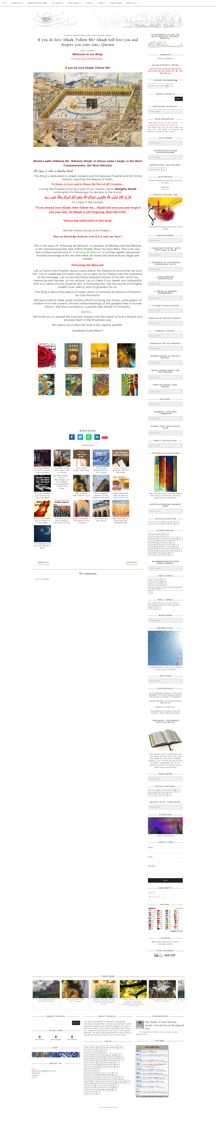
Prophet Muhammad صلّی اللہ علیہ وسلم (98, 1089)
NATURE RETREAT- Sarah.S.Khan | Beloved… (150, 1056)
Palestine (110, 1066)
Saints (87, 1081)
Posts (153, 893)
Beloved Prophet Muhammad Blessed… (148, 1082)
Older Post (131, 562)
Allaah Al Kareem (72, 35)
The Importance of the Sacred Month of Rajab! (42, 546)
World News (108, 1062)
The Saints (57, 3)
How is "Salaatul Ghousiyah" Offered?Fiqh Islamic (120, 470)
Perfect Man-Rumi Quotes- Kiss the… (152, 1078)
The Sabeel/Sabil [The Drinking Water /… (149, 1087)
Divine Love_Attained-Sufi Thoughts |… (148, 1093)
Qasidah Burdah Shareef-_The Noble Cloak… (150, 1061)
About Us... (132, 3)
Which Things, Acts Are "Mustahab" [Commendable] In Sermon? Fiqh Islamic (62, 484)
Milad (151, 604)
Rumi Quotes (90, 1093)
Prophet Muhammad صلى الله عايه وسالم (98, 1074)
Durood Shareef (91, 1078)
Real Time (151, 1096)
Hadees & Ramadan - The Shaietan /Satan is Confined (81, 520)
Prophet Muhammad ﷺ (158, 85)
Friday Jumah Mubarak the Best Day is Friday (101, 470)
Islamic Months (155, 534)
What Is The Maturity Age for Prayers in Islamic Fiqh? (42, 520)
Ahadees (114, 1058)
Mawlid (152, 608)
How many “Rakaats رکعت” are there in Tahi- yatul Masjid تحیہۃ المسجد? (42, 496)
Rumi (171, 523)
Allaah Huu (16, 3)
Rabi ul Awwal (170, 538)
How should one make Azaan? (101, 519)
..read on (172, 131)
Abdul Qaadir (154, 580)
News (101, 3)
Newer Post (44, 562)
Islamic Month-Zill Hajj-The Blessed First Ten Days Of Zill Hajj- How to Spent (120, 498)
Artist (151, 794)
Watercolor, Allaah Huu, (165, 707)
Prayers (88, 1058)
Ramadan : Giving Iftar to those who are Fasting (62, 470)
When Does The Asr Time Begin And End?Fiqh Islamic (121, 520)
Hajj (167, 542)
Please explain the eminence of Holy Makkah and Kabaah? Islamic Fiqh (101, 496)
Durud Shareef (112, 1078)
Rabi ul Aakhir (167, 546)
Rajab (151, 546)
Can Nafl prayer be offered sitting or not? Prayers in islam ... (62, 522)
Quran (108, 35)
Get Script (145, 1096)
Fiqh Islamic (73, 3)
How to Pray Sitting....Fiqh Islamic (81, 469)
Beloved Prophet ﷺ (37, 3)
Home (4, 3)
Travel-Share (116, 3)
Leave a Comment (88, 50)
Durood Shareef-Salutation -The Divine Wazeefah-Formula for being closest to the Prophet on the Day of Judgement (165, 695)
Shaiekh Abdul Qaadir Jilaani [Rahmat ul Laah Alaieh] (165, 588)
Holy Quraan (98, 35)
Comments (155, 897)
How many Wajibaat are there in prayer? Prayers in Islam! (42, 470)
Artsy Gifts (169, 790)
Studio (163, 794)
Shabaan (152, 550)
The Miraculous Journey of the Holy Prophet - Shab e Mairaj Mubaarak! (165, 712)
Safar (151, 554)
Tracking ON (158, 1096)
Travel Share (107, 1085)
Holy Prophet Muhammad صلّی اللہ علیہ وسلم (100, 1055)
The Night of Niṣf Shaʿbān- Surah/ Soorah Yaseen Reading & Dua (164, 1025)
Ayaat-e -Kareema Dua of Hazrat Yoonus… (151, 1070)
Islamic (89, 3)
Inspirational (154, 169)
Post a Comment (42, 579)
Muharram (153, 542)
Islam (101, 1058)
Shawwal (164, 554)
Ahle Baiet (89, 1070)
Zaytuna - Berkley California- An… (146, 1074)
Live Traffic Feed (152, 1047)
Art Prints (153, 790)
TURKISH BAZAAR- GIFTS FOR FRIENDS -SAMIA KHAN (165, 702)
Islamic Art (89, 1085)
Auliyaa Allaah (155, 523)
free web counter (165, 944)
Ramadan (152, 538)
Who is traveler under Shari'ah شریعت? (81, 494)
